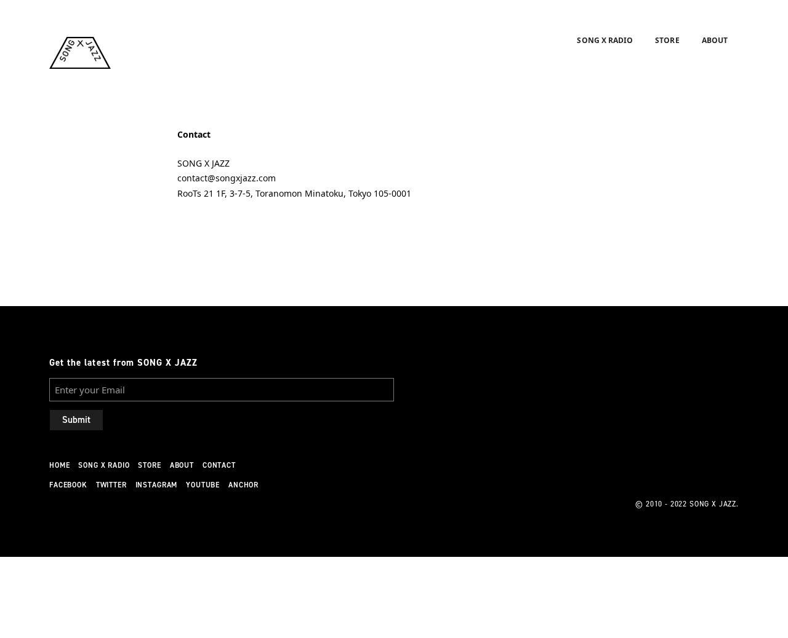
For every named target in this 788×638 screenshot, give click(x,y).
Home (59, 465)
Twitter (111, 485)
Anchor (243, 485)
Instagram (156, 485)
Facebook (68, 485)
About (715, 40)
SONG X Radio (605, 40)
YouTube (203, 485)
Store (667, 40)
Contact (219, 465)
